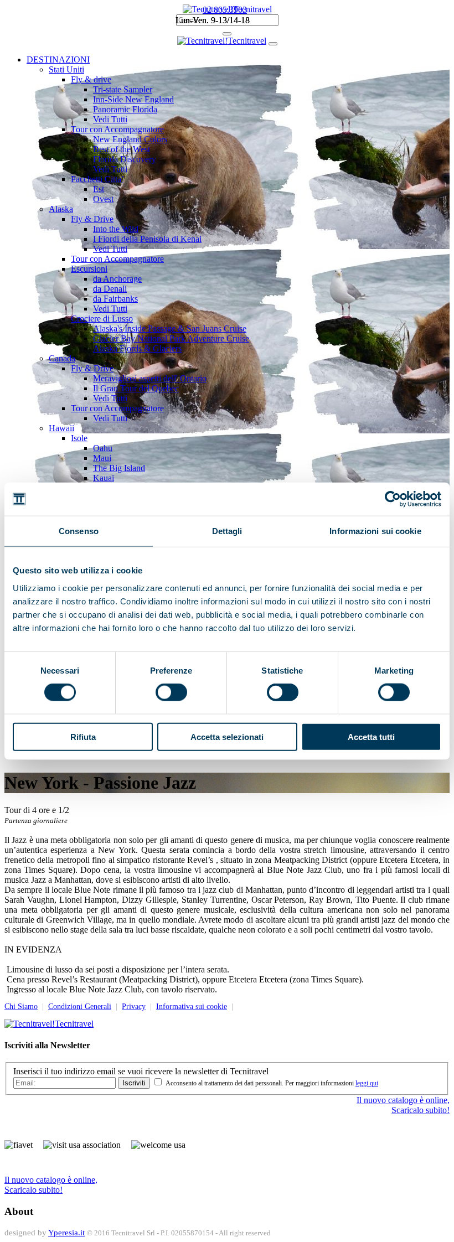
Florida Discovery (124, 159)
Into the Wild (115, 229)
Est (98, 189)
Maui (102, 458)
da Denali (110, 288)
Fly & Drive (92, 219)
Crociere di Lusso (102, 318)
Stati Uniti (66, 69)
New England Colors (130, 139)
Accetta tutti (371, 736)
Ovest (103, 199)
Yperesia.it (66, 1232)
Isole (79, 438)
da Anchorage (117, 278)
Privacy (134, 1006)
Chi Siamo (21, 1006)
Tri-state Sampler (122, 89)
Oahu (102, 448)
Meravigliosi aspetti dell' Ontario (150, 378)
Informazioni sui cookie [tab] (375, 531)
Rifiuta (83, 736)
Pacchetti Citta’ (97, 179)
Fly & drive (91, 79)
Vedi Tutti (110, 119)
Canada (62, 358)
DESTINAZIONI (58, 59)
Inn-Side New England (133, 99)
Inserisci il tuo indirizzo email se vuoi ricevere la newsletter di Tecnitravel (141, 1071)
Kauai (103, 478)
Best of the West (121, 149)
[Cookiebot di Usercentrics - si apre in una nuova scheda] (392, 499)
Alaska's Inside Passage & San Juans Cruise (169, 328)
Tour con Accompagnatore (117, 129)
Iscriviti (134, 1083)
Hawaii (61, 428)
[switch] (171, 692)
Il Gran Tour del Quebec (136, 388)
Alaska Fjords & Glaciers (137, 348)
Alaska (61, 209)
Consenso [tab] (79, 531)
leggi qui (366, 1083)
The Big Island (119, 468)
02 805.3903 (225, 9)
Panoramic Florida (125, 109)
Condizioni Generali (79, 1006)
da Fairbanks (115, 298)
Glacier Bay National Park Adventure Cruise (171, 338)
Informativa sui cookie (191, 1006)
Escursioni (89, 268)
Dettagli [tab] (227, 531)
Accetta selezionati (227, 736)
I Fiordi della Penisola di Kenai (147, 239)
